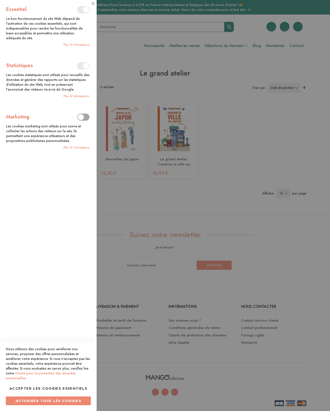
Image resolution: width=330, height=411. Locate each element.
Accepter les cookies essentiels (48, 388)
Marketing (83, 117)
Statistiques (83, 65)
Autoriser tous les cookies (48, 400)
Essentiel (83, 9)
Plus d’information (76, 45)
